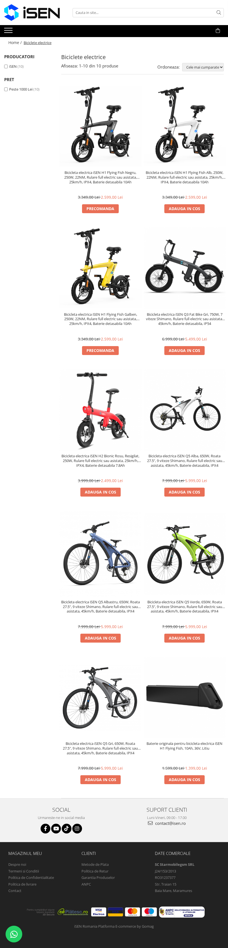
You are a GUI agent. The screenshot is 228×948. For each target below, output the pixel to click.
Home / (15, 42)
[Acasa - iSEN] (32, 12)
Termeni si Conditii (23, 871)
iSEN (13, 66)
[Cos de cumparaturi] (218, 30)
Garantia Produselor (98, 877)
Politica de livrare (22, 884)
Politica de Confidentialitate (31, 877)
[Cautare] (219, 12)
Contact (14, 890)
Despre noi (17, 864)
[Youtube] (56, 828)
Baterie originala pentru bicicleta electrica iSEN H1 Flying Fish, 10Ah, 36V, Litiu (184, 746)
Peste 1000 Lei (21, 89)
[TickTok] (66, 828)
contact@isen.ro (170, 823)
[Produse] (9, 32)
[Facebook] (45, 828)
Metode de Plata (95, 864)
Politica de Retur (94, 871)
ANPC (86, 884)
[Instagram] (77, 828)
